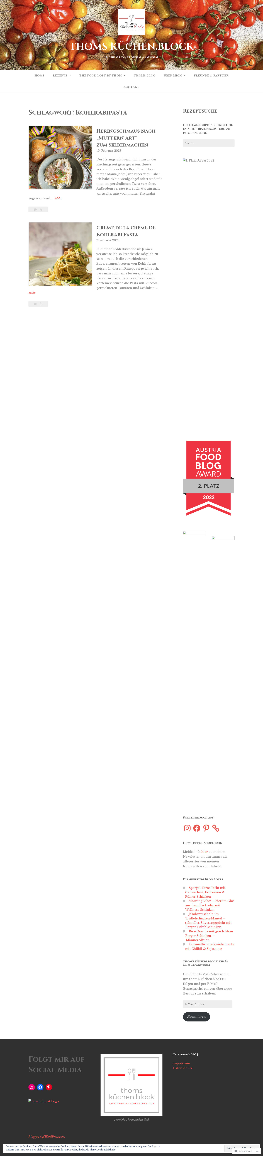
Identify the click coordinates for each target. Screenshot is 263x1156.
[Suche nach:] (209, 143)
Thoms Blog (144, 75)
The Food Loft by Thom (100, 75)
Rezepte (60, 75)
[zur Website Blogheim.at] (43, 1101)
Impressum (181, 1063)
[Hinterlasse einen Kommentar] (36, 209)
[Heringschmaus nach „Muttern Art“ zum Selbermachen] (41, 209)
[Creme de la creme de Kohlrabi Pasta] (41, 304)
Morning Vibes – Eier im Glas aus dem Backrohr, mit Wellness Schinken (209, 905)
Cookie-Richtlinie (105, 1149)
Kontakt (131, 86)
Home (40, 75)
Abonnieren (196, 1016)
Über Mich (173, 75)
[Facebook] (197, 828)
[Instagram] (187, 828)
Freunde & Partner (211, 75)
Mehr (58, 198)
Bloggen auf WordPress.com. (46, 1136)
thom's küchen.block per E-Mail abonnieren (205, 963)
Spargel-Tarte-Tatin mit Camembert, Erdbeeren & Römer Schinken (205, 892)
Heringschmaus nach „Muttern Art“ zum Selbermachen (125, 138)
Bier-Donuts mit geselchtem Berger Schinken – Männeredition (209, 935)
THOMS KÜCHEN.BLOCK (131, 46)
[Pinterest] (206, 828)
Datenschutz (183, 1068)
